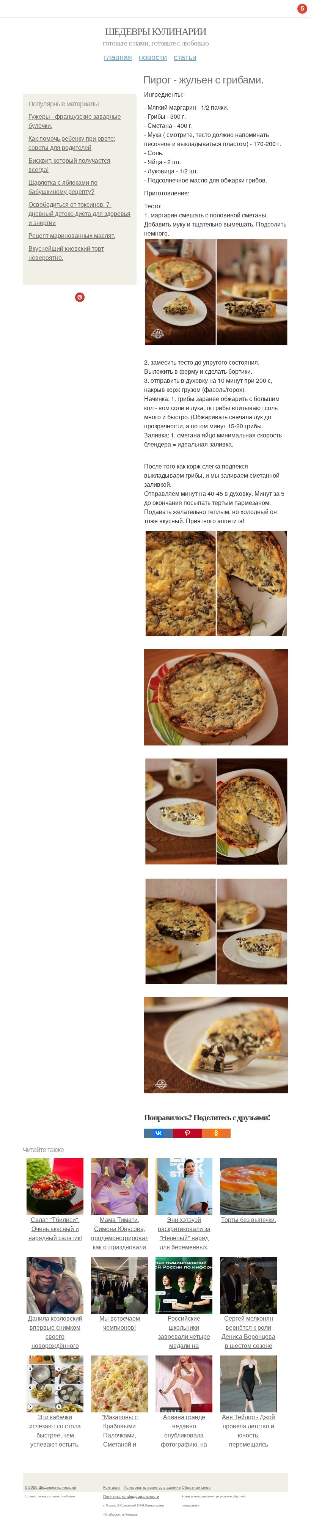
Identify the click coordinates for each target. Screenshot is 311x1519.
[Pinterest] (187, 1133)
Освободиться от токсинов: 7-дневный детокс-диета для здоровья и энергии (79, 213)
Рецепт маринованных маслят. (71, 236)
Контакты (111, 1487)
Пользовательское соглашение (152, 1487)
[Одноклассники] (216, 1133)
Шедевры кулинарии (155, 31)
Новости (153, 56)
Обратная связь (196, 1487)
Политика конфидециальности (131, 1496)
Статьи (185, 56)
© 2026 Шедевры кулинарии (50, 1487)
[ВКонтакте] (158, 1133)
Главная (118, 56)
